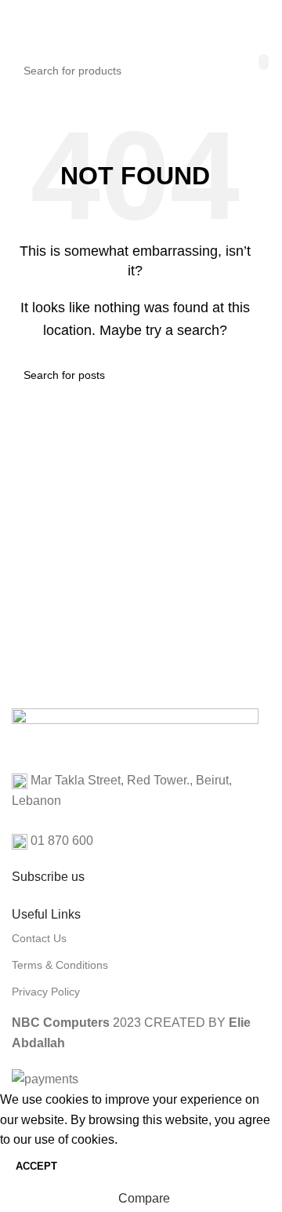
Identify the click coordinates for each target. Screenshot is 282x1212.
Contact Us (39, 938)
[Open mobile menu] (18, 23)
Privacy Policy (46, 991)
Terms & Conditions (60, 965)
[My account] (252, 23)
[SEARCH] (263, 62)
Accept (36, 1166)
